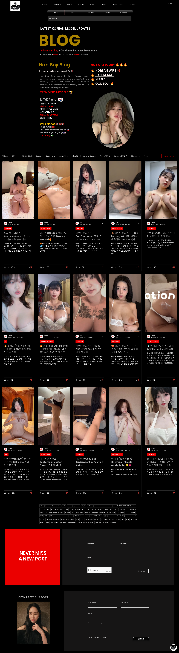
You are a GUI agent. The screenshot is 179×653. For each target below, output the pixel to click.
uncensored (86, 509)
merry (42, 522)
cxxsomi (110, 516)
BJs (51, 516)
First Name (91, 543)
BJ (5, 341)
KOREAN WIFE (105, 70)
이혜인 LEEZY (46, 118)
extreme (43, 509)
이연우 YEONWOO (48, 103)
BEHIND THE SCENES (47, 341)
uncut (122, 513)
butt (50, 513)
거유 (104, 516)
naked (116, 506)
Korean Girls (46, 54)
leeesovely (98, 522)
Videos (55, 54)
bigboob (90, 506)
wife (41, 513)
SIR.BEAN (8, 228)
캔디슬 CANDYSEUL (49, 115)
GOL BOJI (102, 83)
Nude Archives (65, 54)
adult (41, 506)
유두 (123, 516)
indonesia (112, 522)
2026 (45, 513)
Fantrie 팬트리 (105, 156)
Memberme (90, 50)
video (58, 506)
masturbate (107, 509)
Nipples (90, 522)
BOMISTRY (80, 228)
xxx (48, 509)
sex (52, 509)
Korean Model (82, 522)
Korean (39, 156)
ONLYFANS (151, 228)
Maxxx (47, 506)
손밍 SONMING (47, 112)
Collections (83, 54)
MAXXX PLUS (27, 156)
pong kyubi (63, 516)
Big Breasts (89, 519)
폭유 (77, 519)
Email (89, 557)
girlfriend (95, 513)
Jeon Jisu (134, 519)
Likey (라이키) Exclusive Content (84, 156)
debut (94, 509)
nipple (83, 506)
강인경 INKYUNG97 (49, 109)
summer (96, 519)
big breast (76, 506)
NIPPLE (100, 79)
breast (69, 506)
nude (64, 506)
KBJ (127, 513)
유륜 (127, 519)
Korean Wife (63, 156)
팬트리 (42, 519)
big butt (102, 513)
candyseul (132, 509)
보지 (82, 519)
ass (52, 522)
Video (46, 516)
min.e (87, 516)
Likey (55, 50)
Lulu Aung (45, 135)
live (118, 513)
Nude (135, 516)
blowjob (60, 513)
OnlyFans (65, 50)
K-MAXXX (104, 519)
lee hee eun (65, 519)
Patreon (77, 50)
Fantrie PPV (72, 522)
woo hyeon (79, 513)
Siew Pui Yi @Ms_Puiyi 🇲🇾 (53, 132)
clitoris (118, 519)
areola (71, 516)
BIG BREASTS (104, 75)
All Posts (5, 156)
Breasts (111, 519)
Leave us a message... (96, 623)
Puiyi (123, 519)
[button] (103, 4)
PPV (6, 454)
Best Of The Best (96, 516)
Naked (56, 516)
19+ (134, 506)
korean (129, 516)
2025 (41, 516)
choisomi (118, 516)
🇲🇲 (51, 135)
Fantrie (46, 50)
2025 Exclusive (79, 516)
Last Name (123, 543)
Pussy (47, 522)
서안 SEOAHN (46, 106)
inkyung (115, 509)
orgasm (67, 513)
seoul (71, 509)
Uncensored (124, 509)
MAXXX (76, 54)
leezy (73, 513)
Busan (72, 519)
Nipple (105, 522)
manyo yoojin (110, 513)
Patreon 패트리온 (120, 156)
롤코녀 (56, 522)
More (146, 156)
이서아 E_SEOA (45, 228)
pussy (96, 506)
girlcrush (49, 519)
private (53, 506)
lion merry (63, 522)
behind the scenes (106, 506)
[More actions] (32, 223)
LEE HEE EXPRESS (125, 506)
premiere (78, 509)
